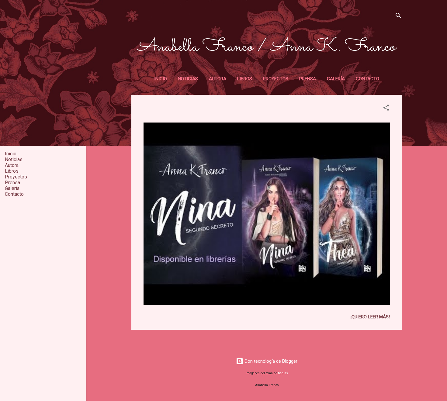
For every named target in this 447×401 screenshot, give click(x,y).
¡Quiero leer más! (370, 317)
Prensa (307, 78)
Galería (336, 78)
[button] (386, 108)
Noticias (188, 78)
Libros (244, 78)
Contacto (367, 78)
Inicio (160, 78)
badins (283, 373)
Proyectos (275, 78)
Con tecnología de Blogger (270, 361)
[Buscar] (398, 16)
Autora (217, 78)
